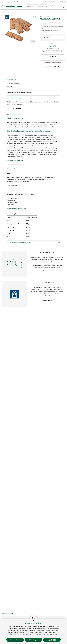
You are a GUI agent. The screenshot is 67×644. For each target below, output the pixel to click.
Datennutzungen (40, 629)
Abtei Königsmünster (24, 92)
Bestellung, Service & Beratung (54, 1)
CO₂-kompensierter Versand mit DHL (52, 52)
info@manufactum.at (47, 270)
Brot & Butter (12, 1)
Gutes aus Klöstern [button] (47, 300)
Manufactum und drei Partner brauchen (22, 627)
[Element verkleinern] (31, 41)
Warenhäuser (5, 1)
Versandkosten (60, 50)
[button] (35, 17)
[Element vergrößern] (34, 41)
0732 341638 (44, 267)
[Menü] (3, 6)
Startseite (4, 11)
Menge (46, 37)
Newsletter (20, 1)
